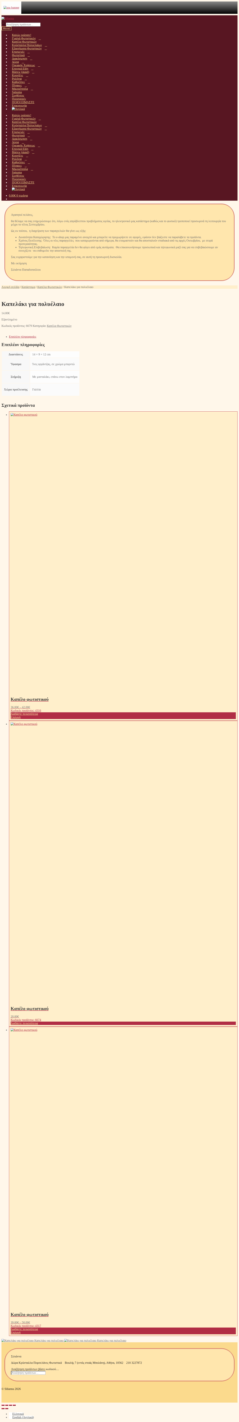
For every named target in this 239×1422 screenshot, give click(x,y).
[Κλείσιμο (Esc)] (14, 1405)
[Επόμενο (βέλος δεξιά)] (6, 1408)
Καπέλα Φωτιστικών (49, 287)
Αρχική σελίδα (10, 287)
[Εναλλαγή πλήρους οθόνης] (6, 1405)
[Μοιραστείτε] (10, 1405)
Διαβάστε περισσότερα (24, 713)
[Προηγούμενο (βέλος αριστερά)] (2, 1408)
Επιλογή (16, 717)
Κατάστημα (28, 287)
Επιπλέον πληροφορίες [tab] (22, 336)
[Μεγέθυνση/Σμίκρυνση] (2, 1405)
